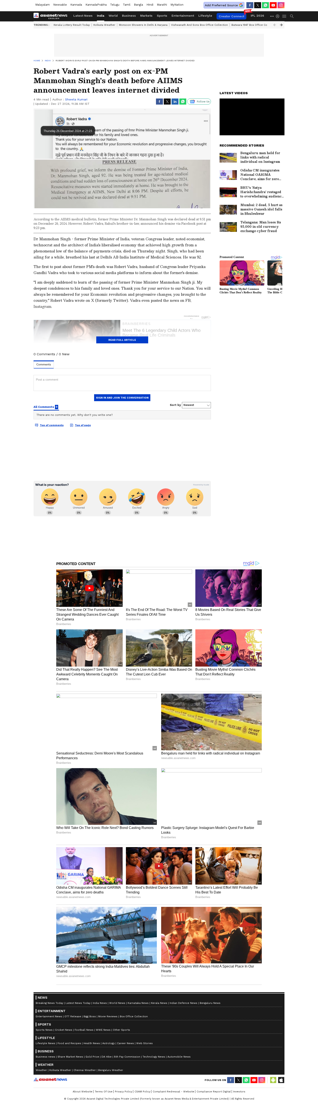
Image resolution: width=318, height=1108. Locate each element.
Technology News (154, 1056)
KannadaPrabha (96, 4)
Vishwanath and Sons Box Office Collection (199, 24)
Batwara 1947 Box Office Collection (254, 24)
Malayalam (42, 4)
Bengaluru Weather (110, 1070)
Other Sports (121, 1029)
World (113, 15)
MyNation (176, 4)
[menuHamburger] (284, 16)
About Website (82, 1091)
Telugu (114, 4)
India (100, 15)
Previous (274, 25)
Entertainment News (49, 1016)
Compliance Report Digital (214, 1091)
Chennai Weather (85, 1070)
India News (100, 1003)
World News (117, 1003)
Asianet (50, 1079)
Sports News (44, 1029)
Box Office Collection (134, 1016)
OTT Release (72, 1016)
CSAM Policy (142, 1091)
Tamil (126, 4)
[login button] (278, 16)
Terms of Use (103, 1091)
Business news (45, 1056)
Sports (162, 15)
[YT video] (273, 5)
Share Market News (70, 1056)
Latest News (83, 15)
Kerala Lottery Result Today (72, 24)
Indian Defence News (183, 1003)
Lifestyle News (45, 1043)
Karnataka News (138, 1003)
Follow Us (203, 101)
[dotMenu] (272, 16)
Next (281, 25)
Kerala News (159, 1003)
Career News (125, 1043)
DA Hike (106, 1056)
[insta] (281, 5)
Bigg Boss (90, 1016)
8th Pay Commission (127, 1056)
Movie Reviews (107, 1016)
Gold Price (92, 1056)
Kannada (76, 4)
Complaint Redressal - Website (173, 1091)
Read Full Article (122, 339)
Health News (92, 1043)
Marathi (162, 4)
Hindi (149, 4)
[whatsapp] (265, 5)
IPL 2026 (257, 15)
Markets (146, 15)
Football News (84, 1029)
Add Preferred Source (221, 5)
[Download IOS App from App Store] (281, 1080)
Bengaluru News (210, 1003)
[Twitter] (257, 5)
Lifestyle (205, 15)
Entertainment (183, 15)
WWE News (103, 1029)
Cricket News (63, 1029)
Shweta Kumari (76, 99)
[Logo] (52, 16)
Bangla (138, 4)
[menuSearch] (292, 16)
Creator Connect (231, 16)
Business (129, 15)
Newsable (60, 4)
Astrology (108, 1043)
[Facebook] (249, 5)
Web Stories (144, 1043)
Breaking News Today (49, 1003)
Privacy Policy (123, 1091)
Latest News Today (78, 1003)
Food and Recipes (69, 1043)
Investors (239, 1091)
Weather (41, 1070)
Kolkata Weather (104, 24)
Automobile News (179, 1056)
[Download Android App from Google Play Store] (273, 1080)
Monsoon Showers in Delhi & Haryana (143, 24)
